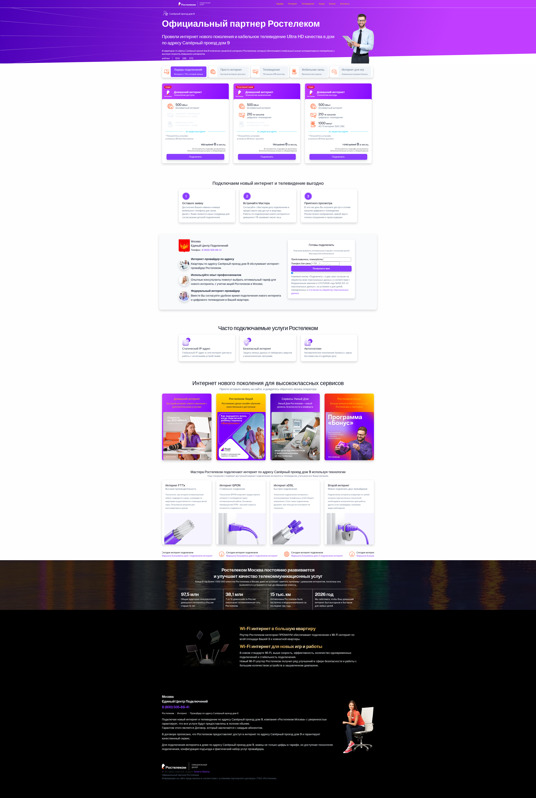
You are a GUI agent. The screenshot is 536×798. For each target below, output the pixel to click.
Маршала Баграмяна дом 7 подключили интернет (373, 555)
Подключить (195, 156)
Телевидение (308, 4)
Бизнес (332, 4)
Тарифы (280, 4)
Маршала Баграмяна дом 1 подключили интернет (178, 555)
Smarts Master (202, 771)
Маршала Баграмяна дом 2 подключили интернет (243, 555)
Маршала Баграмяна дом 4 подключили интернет (308, 555)
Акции (322, 4)
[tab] (188, 71)
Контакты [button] (344, 4)
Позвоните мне (321, 268)
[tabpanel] (268, 125)
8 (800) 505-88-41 (212, 250)
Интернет (292, 4)
